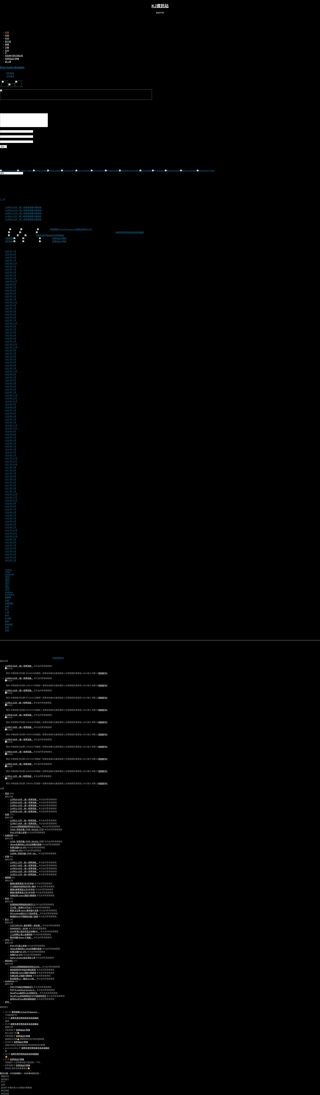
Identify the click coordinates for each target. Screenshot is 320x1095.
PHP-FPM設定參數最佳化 (21, 987)
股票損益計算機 (12, 59)
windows (9, 592)
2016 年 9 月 (10, 503)
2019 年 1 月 (10, 422)
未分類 (8, 618)
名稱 (35, 131)
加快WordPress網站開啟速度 (23, 999)
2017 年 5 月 (10, 479)
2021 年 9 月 (10, 350)
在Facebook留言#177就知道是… (24, 913)
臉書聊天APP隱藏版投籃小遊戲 (24, 917)
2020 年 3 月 (10, 386)
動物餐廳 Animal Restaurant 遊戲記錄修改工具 (71, 229)
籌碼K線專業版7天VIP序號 (22, 883)
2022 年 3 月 (10, 338)
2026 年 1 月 (10, 260)
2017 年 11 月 (11, 461)
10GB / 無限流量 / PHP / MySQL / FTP (27, 829)
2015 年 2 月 (10, 557)
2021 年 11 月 (11, 344)
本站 (7, 39)
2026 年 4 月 (10, 257)
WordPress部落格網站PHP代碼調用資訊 (28, 996)
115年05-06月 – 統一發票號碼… (19, 666)
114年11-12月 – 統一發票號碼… (19, 703)
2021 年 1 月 (10, 368)
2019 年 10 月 (11, 401)
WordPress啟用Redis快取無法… (24, 993)
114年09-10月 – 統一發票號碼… (19, 715)
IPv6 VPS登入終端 (18, 833)
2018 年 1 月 (10, 455)
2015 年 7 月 (10, 545)
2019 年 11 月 (11, 398)
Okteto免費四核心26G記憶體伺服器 (26, 845)
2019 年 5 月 (10, 413)
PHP (7, 581)
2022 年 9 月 (10, 326)
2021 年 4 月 (10, 362)
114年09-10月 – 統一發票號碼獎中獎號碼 (23, 219)
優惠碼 (8, 597)
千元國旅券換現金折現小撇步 (23, 887)
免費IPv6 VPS (16, 851)
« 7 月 (2, 199)
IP (6, 53)
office (7, 579)
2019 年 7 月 (10, 410)
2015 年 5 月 (10, 551)
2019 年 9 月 (10, 404)
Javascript (9, 574)
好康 (7, 606)
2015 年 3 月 (10, 554)
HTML (7, 572)
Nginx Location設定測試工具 (22, 958)
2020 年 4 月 (10, 383)
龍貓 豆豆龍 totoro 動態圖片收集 (24, 911)
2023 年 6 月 (10, 311)
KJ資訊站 (160, 6)
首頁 (7, 33)
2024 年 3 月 (10, 296)
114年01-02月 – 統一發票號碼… (19, 764)
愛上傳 (8, 62)
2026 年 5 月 (10, 254)
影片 (7, 609)
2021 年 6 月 (10, 356)
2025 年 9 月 (10, 266)
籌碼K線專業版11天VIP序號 (22, 889)
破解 (7, 621)
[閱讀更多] (102, 673)
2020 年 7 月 (10, 377)
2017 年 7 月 (10, 473)
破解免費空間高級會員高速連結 (130, 232)
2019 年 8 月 (10, 407)
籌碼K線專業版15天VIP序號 (22, 893)
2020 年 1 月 (10, 392)
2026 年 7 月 (10, 251)
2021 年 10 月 (11, 347)
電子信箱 (37, 136)
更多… (8, 1002)
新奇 (7, 615)
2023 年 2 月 (10, 317)
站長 (7, 35)
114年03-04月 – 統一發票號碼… (19, 752)
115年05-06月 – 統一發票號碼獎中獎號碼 (23, 207)
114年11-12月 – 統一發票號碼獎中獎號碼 (23, 216)
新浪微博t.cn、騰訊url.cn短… (23, 979)
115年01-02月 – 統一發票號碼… (19, 691)
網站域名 (9, 624)
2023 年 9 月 (10, 305)
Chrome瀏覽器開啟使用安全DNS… (26, 827)
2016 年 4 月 (10, 518)
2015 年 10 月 (11, 536)
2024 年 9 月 (10, 284)
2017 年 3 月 (10, 485)
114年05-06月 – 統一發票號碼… (19, 739)
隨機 (7, 45)
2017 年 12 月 (11, 458)
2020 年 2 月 (10, 389)
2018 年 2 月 (10, 452)
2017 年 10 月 (11, 464)
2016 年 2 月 (10, 524)
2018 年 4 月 (10, 446)
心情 (7, 612)
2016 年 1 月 (10, 527)
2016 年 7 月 (10, 509)
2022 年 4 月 (10, 335)
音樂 (7, 630)
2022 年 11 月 (11, 323)
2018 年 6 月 (10, 440)
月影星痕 (10, 73)
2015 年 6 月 (10, 548)
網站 (35, 141)
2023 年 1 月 (10, 320)
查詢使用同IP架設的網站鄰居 (23, 970)
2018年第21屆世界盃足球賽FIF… (25, 931)
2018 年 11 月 (11, 428)
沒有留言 (10, 76)
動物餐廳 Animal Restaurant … (25, 1012)
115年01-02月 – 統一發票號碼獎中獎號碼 (23, 213)
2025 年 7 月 (10, 269)
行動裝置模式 (58, 658)
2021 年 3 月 (10, 365)
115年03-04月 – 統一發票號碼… (19, 678)
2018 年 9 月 (10, 431)
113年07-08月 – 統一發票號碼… (24, 823)
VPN (7, 588)
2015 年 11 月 (11, 533)
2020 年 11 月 (11, 371)
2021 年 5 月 (10, 359)
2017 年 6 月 (10, 476)
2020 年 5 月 (10, 380)
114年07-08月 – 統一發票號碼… (19, 727)
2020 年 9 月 (10, 374)
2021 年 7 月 (10, 353)
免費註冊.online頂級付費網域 (23, 895)
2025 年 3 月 (10, 275)
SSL (7, 585)
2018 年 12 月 (11, 425)
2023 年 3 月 (10, 314)
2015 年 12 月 (11, 530)
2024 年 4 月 (10, 293)
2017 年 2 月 (10, 488)
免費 (7, 600)
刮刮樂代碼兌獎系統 (14, 56)
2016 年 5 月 (10, 515)
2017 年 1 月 (10, 491)
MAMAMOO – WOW (19, 929)
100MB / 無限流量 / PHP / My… (24, 853)
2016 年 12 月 (11, 494)
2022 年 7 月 (10, 329)
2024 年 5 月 (10, 290)
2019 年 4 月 (10, 416)
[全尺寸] (76, 99)
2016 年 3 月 (10, 521)
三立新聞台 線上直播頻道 (21, 935)
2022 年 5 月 (10, 332)
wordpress (9, 595)
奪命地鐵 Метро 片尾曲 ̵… (21, 937)
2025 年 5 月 (10, 272)
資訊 (7, 627)
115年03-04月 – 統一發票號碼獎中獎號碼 (23, 210)
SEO (7, 583)
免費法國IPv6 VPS (18, 847)
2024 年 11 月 (11, 281)
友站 (7, 51)
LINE (7, 577)
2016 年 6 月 (10, 512)
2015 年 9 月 (10, 539)
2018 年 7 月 (10, 437)
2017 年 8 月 (10, 470)
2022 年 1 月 (10, 341)
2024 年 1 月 (10, 299)
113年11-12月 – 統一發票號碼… (19, 776)
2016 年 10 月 (11, 500)
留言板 (8, 41)
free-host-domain (12, 67)
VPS (7, 590)
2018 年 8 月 (10, 434)
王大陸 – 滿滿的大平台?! (21, 907)
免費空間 (9, 603)
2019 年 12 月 (11, 395)
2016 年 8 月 (10, 506)
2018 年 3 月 (10, 449)
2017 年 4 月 (10, 482)
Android (8, 570)
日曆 (7, 47)
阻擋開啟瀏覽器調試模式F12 (23, 905)
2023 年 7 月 (10, 308)
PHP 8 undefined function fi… (23, 990)
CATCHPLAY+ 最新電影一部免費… (26, 925)
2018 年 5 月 (10, 443)
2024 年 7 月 (10, 287)
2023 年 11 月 (11, 302)
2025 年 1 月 (10, 278)
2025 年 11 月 (11, 263)
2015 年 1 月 (10, 560)
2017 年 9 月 (10, 467)
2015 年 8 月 (10, 542)
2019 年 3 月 (10, 419)
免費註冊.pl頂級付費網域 (21, 976)
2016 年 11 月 (11, 497)
